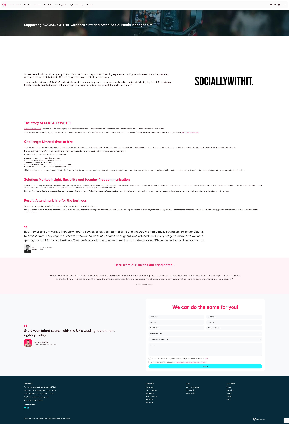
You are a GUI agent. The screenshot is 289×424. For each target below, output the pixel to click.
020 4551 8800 (37, 400)
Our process (150, 393)
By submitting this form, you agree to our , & (178, 362)
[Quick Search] (275, 5)
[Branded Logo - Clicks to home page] (4, 5)
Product (229, 393)
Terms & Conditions (182, 362)
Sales (228, 399)
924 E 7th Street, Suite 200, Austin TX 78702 (39, 394)
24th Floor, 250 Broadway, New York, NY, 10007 (40, 390)
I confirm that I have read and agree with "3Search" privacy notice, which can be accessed (179, 358)
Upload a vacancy (76, 5)
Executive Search (151, 396)
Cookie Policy (202, 362)
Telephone (27, 400)
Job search (89, 5)
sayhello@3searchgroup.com (39, 397)
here (206, 358)
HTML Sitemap (66, 418)
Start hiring (149, 387)
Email (26, 397)
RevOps (229, 396)
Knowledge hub (61, 5)
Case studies (48, 5)
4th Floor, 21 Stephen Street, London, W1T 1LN (40, 387)
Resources (149, 402)
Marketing (230, 390)
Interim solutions (151, 390)
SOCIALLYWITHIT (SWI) (32, 129)
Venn (263, 419)
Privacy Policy (192, 362)
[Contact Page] (271, 5)
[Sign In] (279, 5)
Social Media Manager (190, 132)
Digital (229, 387)
